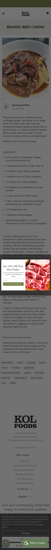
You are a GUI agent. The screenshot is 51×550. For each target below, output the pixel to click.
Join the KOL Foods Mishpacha (13, 284)
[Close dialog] (48, 261)
